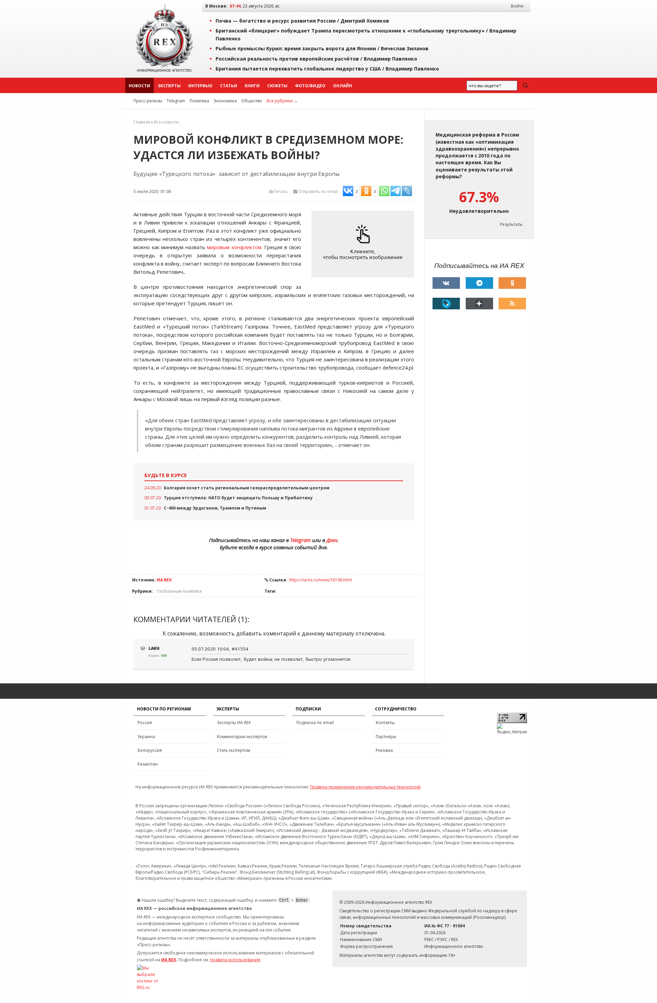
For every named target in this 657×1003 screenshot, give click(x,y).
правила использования (235, 960)
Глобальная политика (179, 591)
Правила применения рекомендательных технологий (365, 787)
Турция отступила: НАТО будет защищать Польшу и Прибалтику (238, 498)
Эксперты (169, 86)
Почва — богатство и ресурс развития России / (302, 20)
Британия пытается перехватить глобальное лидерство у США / (327, 68)
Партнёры (386, 737)
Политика (199, 101)
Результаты (511, 224)
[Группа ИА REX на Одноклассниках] (512, 283)
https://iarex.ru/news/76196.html (320, 580)
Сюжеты (277, 86)
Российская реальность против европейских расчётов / (316, 58)
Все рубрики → (282, 101)
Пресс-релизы (147, 101)
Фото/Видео (310, 86)
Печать (280, 191)
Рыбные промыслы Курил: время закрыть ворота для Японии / (322, 48)
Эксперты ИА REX (234, 722)
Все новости (166, 122)
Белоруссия (150, 750)
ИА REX (164, 580)
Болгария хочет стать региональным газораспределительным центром (247, 488)
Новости (139, 86)
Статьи (228, 86)
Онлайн (342, 86)
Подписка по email (315, 722)
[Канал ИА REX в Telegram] (479, 283)
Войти (517, 6)
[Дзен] (479, 303)
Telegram (176, 101)
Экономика (225, 101)
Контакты (385, 722)
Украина (146, 737)
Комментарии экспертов (242, 737)
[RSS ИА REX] (512, 303)
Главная (141, 122)
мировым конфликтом (234, 247)
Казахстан (148, 764)
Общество (251, 101)
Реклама (384, 750)
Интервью (200, 86)
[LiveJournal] (446, 303)
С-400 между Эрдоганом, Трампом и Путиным (215, 508)
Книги (252, 86)
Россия (145, 722)
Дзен (331, 540)
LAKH (154, 648)
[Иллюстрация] (364, 244)
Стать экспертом (233, 750)
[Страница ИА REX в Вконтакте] (446, 283)
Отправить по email (317, 191)
